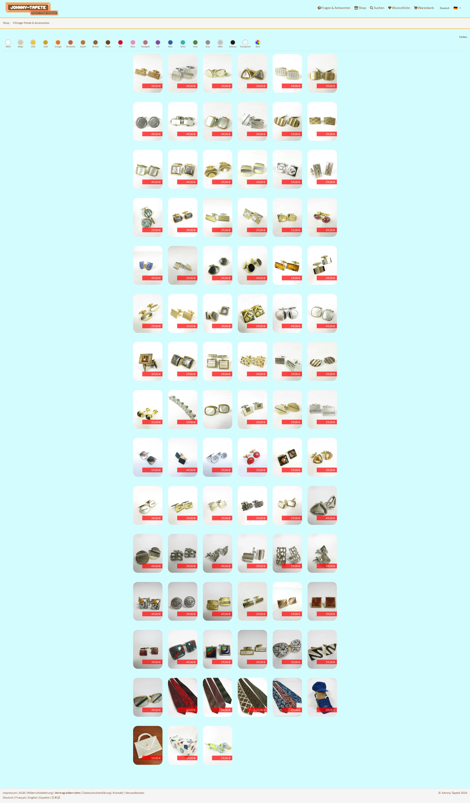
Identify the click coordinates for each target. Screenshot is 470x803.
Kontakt (118, 792)
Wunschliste (400, 8)
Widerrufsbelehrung (40, 792)
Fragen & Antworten (335, 8)
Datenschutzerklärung (96, 792)
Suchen (378, 8)
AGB (22, 792)
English (32, 797)
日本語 (55, 797)
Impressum (10, 792)
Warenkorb (425, 8)
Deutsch (8, 797)
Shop (362, 8)
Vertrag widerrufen (67, 792)
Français (20, 797)
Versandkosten (134, 792)
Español (44, 797)
